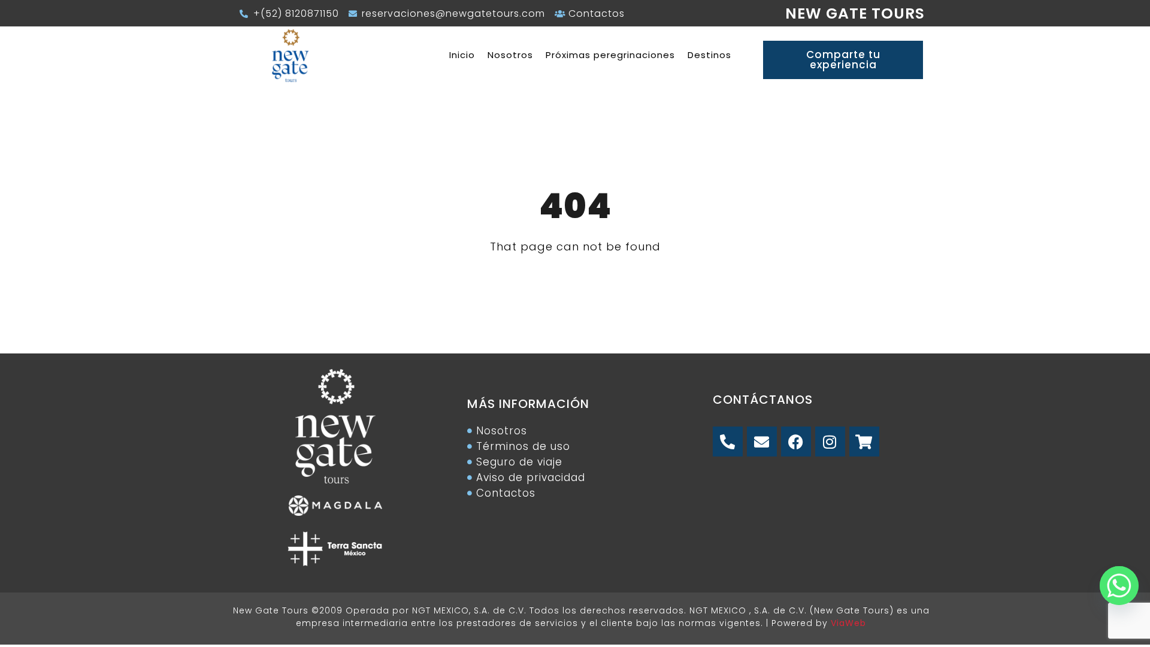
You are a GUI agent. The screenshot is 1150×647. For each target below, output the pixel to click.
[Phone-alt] (728, 441)
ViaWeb (848, 623)
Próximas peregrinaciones (610, 55)
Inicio (462, 55)
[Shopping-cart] (864, 441)
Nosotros (510, 55)
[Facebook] (796, 441)
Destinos (709, 55)
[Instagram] (830, 441)
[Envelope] (762, 441)
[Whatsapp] (1116, 582)
